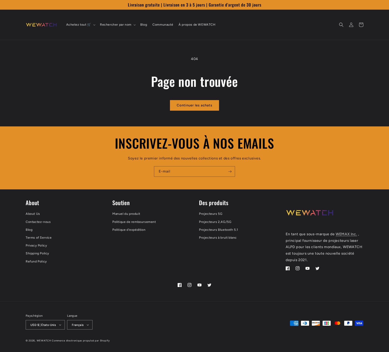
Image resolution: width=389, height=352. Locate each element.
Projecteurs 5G (210, 214)
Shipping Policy (37, 253)
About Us (33, 214)
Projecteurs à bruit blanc (218, 238)
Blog (29, 230)
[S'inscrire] (230, 171)
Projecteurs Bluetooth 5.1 (218, 230)
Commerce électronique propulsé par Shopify (81, 340)
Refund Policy (36, 261)
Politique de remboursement (134, 222)
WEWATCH (44, 340)
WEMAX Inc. (346, 234)
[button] (80, 24)
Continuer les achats (194, 105)
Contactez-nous (38, 222)
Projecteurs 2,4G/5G (215, 222)
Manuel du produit (126, 214)
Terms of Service (39, 238)
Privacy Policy (36, 245)
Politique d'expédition (128, 230)
